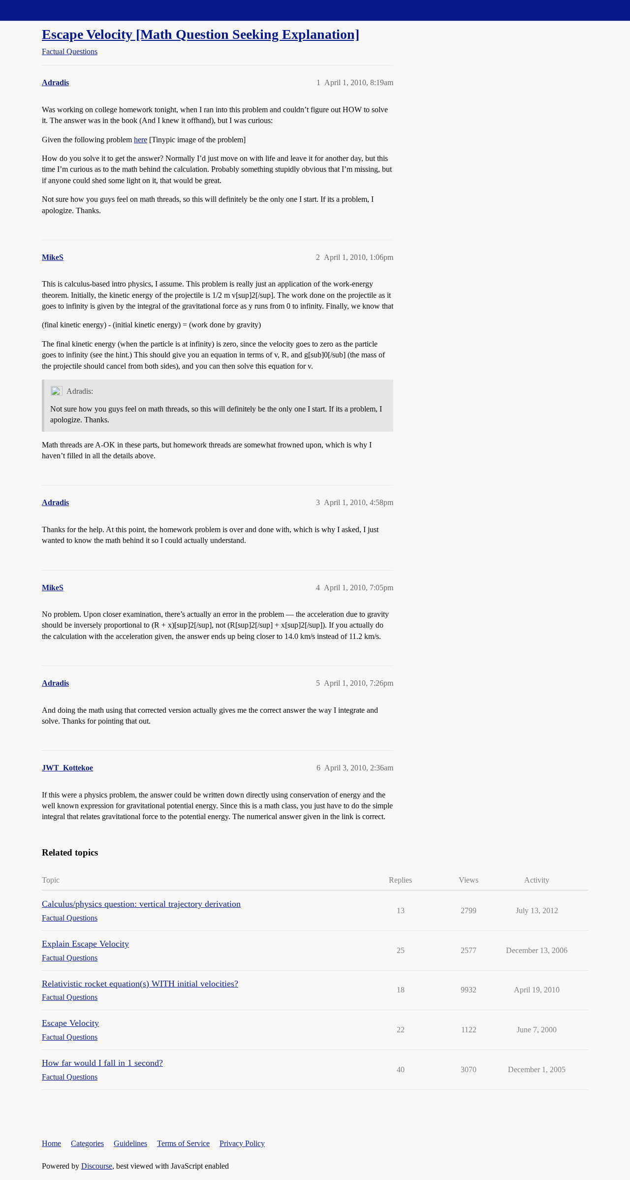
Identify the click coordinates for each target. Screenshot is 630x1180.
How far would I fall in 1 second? (102, 1063)
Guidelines (130, 1143)
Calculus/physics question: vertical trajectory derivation (141, 904)
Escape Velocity (70, 1023)
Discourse (96, 1166)
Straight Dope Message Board (51, 10)
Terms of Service (183, 1143)
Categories (87, 1143)
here (140, 139)
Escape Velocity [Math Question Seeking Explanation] (200, 34)
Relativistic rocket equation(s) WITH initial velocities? (140, 984)
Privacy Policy (242, 1143)
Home (51, 1143)
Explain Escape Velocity (85, 944)
